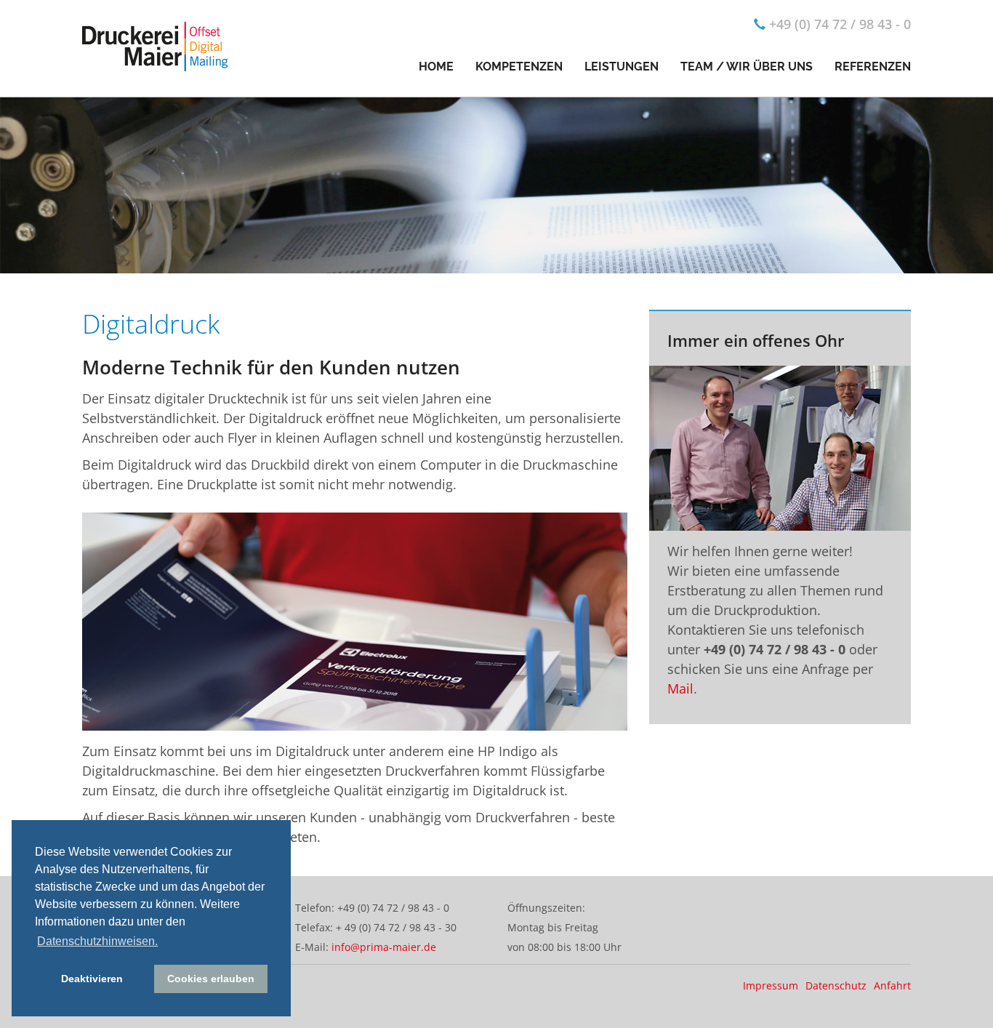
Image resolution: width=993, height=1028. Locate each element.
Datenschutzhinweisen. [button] (97, 941)
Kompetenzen (519, 66)
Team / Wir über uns (746, 66)
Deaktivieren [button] (92, 978)
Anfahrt (892, 985)
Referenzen (873, 66)
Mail (680, 688)
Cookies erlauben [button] (210, 978)
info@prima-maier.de (383, 947)
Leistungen (621, 66)
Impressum (770, 985)
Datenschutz (836, 985)
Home (436, 66)
